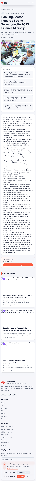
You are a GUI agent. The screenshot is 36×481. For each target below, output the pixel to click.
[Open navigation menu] (33, 2)
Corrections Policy (7, 429)
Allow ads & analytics (23, 472)
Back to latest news (8, 9)
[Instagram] (11, 394)
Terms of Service (6, 437)
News (3, 403)
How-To (3, 413)
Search (3, 445)
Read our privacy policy (12, 468)
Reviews (4, 408)
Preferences (5, 442)
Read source (17, 265)
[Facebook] (7, 394)
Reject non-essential (9, 476)
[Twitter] (3, 394)
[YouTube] (15, 394)
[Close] (27, 476)
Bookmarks (4, 440)
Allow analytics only (9, 472)
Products (4, 419)
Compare (4, 416)
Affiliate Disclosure (7, 432)
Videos (3, 411)
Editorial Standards (7, 427)
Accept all (21, 476)
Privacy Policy (5, 434)
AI (2, 405)
